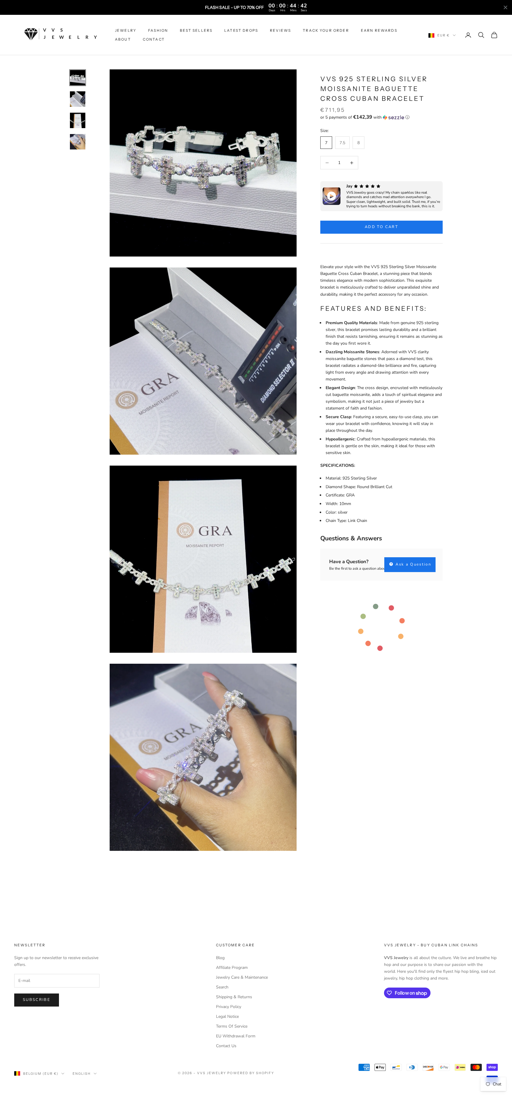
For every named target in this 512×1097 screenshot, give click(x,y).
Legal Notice (227, 1016)
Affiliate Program (232, 967)
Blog (220, 958)
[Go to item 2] (77, 99)
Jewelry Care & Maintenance (242, 977)
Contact (154, 39)
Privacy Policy (228, 1007)
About (123, 39)
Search (222, 987)
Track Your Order (326, 30)
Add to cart (381, 227)
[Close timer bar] (505, 7)
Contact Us (226, 1046)
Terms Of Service (231, 1026)
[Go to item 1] (77, 77)
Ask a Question (412, 564)
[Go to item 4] (77, 141)
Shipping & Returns (234, 997)
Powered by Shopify (250, 1073)
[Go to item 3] (77, 120)
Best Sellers (196, 30)
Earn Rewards (379, 30)
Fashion (158, 30)
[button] (381, 117)
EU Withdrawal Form (235, 1036)
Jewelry (125, 30)
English (82, 1073)
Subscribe (36, 999)
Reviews (280, 30)
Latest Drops (241, 30)
